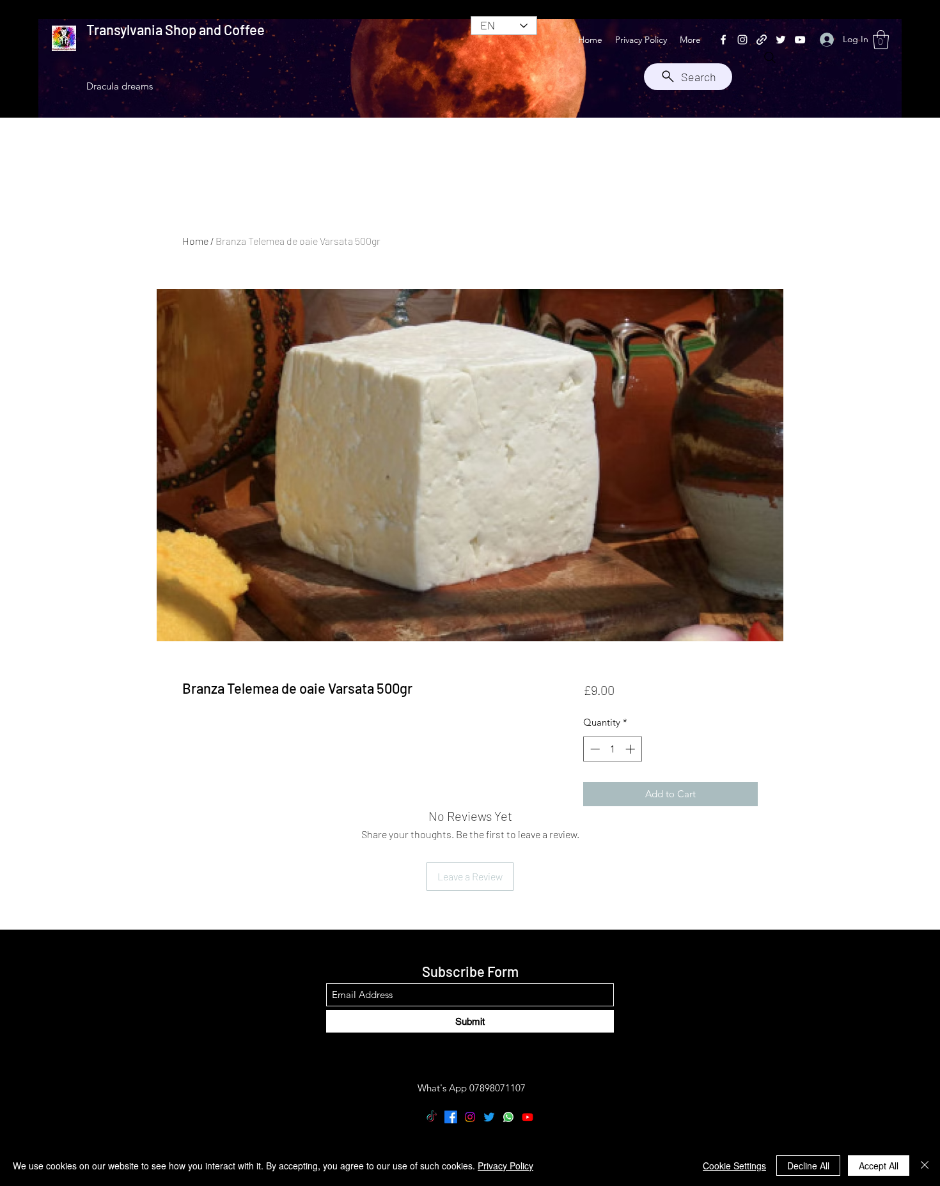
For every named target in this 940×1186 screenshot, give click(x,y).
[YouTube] (800, 39)
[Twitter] (780, 39)
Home (195, 241)
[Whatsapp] (508, 1117)
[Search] (769, 57)
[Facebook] (723, 39)
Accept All (878, 1165)
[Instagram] (742, 39)
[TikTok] (431, 1117)
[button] (881, 39)
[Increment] (631, 749)
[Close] (924, 1165)
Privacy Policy (505, 1165)
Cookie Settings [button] (734, 1165)
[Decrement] (593, 749)
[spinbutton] (612, 749)
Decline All (808, 1165)
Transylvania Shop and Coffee (175, 29)
